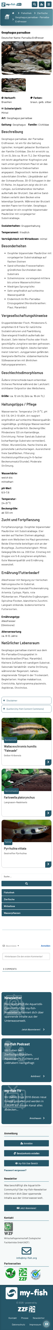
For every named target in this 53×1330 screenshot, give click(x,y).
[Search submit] (26, 883)
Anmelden (45, 945)
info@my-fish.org (26, 1257)
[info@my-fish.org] (26, 1251)
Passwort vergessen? (15, 1170)
